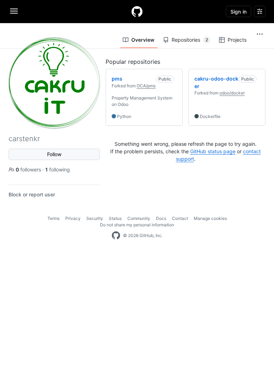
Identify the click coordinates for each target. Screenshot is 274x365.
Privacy (73, 218)
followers (29, 169)
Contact (180, 218)
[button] (259, 34)
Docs (161, 218)
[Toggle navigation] (14, 11)
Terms (53, 218)
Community (138, 218)
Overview (142, 40)
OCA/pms (146, 85)
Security (94, 218)
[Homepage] (137, 11)
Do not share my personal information (137, 224)
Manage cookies (210, 218)
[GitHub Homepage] (116, 235)
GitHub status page (212, 151)
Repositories (190, 40)
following (57, 169)
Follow (54, 154)
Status (115, 218)
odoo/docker (232, 93)
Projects (237, 40)
